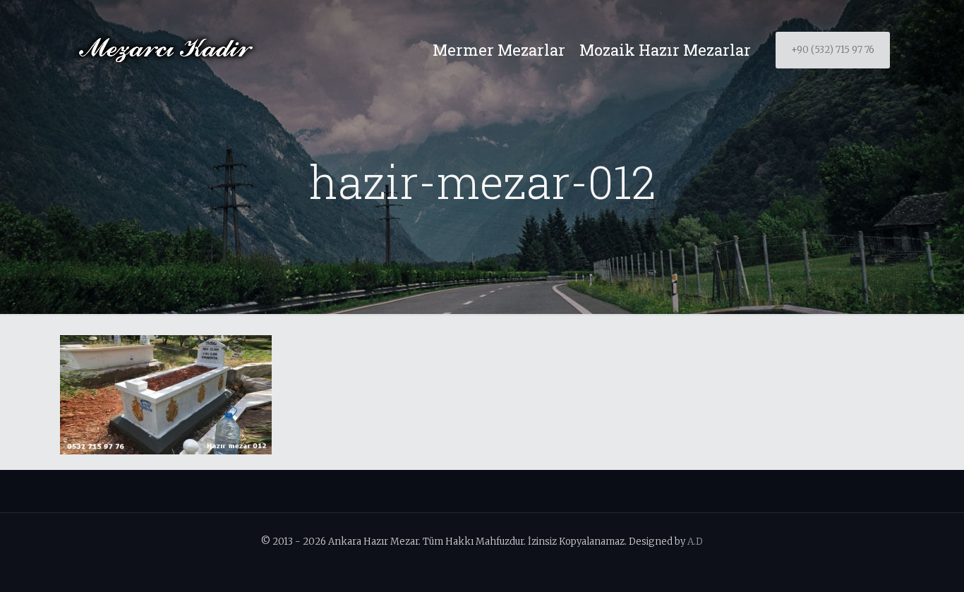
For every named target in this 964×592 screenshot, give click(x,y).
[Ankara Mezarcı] (165, 50)
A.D (695, 542)
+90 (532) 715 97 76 (832, 50)
